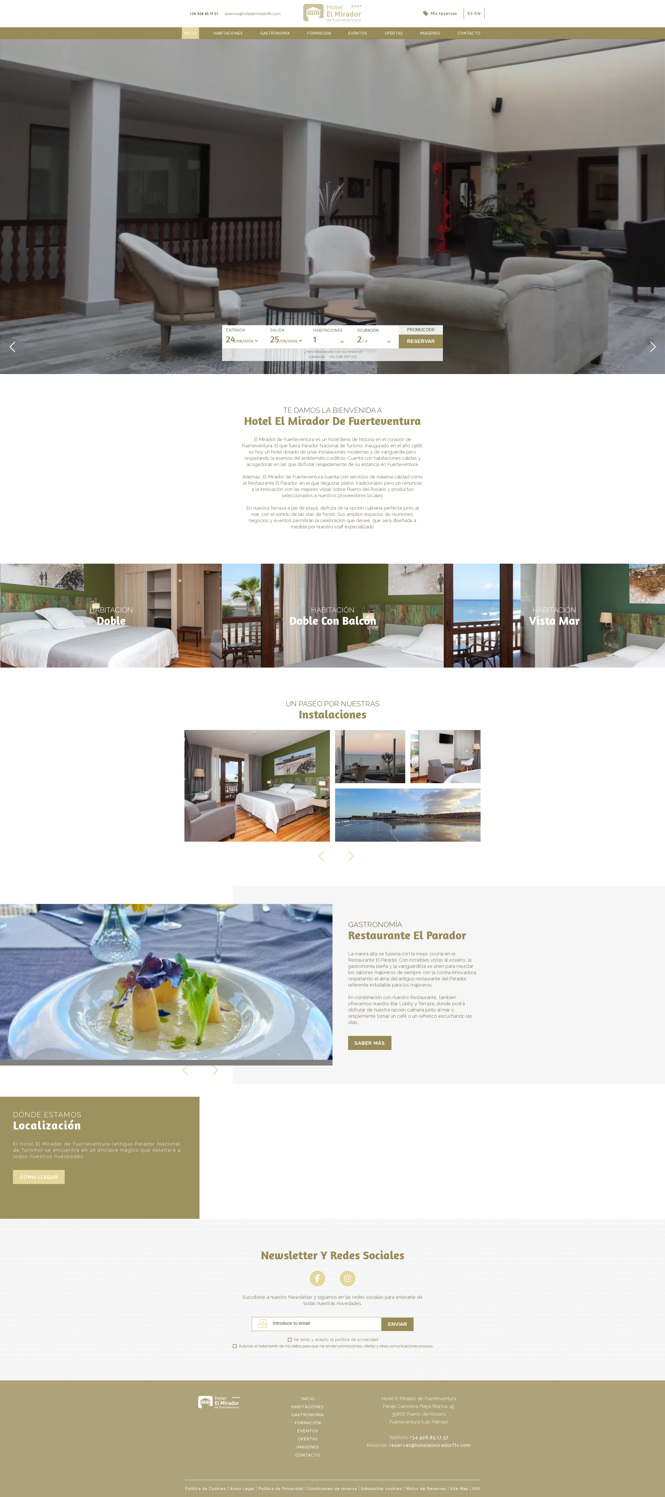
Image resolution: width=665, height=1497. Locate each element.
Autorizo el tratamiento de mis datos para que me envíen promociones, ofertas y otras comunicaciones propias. (336, 1346)
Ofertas (308, 1439)
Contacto (307, 1455)
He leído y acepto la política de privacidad (336, 1339)
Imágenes (307, 1447)
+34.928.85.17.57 (429, 1437)
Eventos (307, 1431)
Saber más (370, 1043)
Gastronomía (307, 1415)
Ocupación (367, 330)
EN (477, 13)
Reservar (421, 341)
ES (471, 13)
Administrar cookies (381, 1488)
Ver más (111, 615)
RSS (476, 1488)
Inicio (308, 1398)
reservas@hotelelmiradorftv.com (430, 1445)
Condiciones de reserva (332, 1488)
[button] (13, 352)
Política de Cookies (205, 1488)
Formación (308, 1423)
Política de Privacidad (280, 1488)
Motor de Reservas (426, 1488)
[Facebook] (318, 1284)
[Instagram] (347, 1284)
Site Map (459, 1488)
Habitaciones (328, 330)
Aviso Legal (242, 1488)
